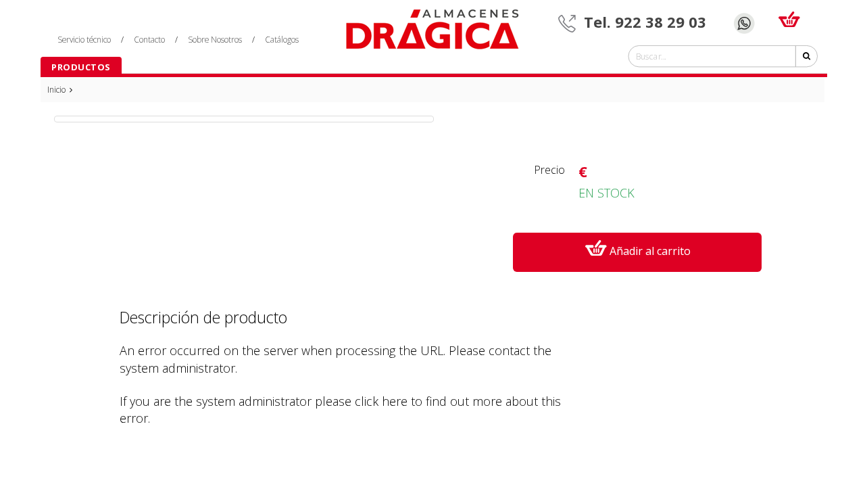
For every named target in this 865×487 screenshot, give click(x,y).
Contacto (149, 39)
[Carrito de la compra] (789, 15)
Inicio (57, 89)
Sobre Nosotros (215, 39)
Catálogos (282, 39)
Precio (549, 169)
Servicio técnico (84, 39)
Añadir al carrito (650, 251)
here (394, 401)
